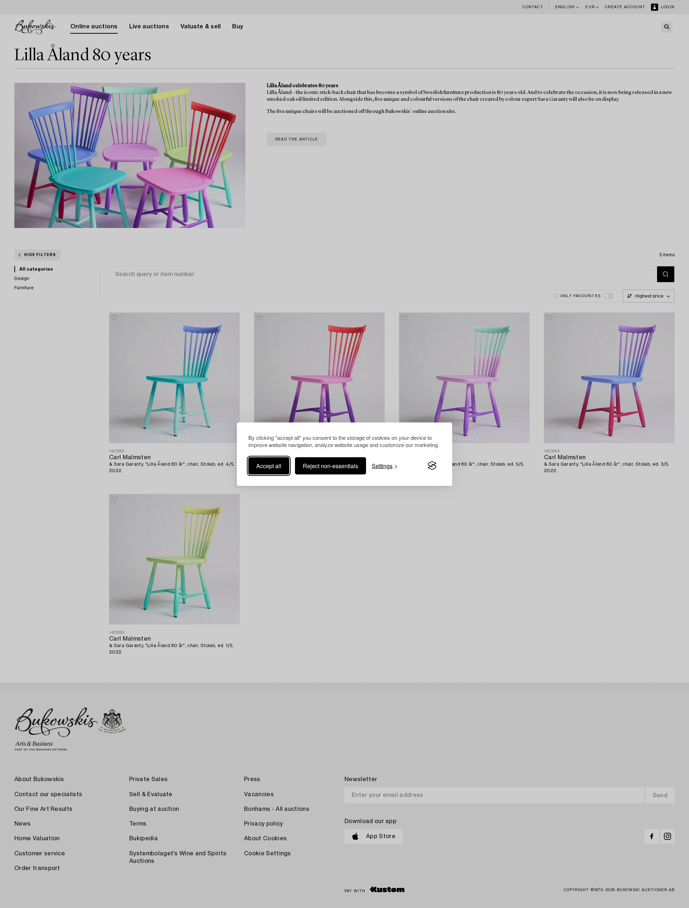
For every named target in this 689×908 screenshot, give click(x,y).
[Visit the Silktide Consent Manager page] (432, 465)
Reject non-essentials (330, 465)
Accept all (268, 465)
